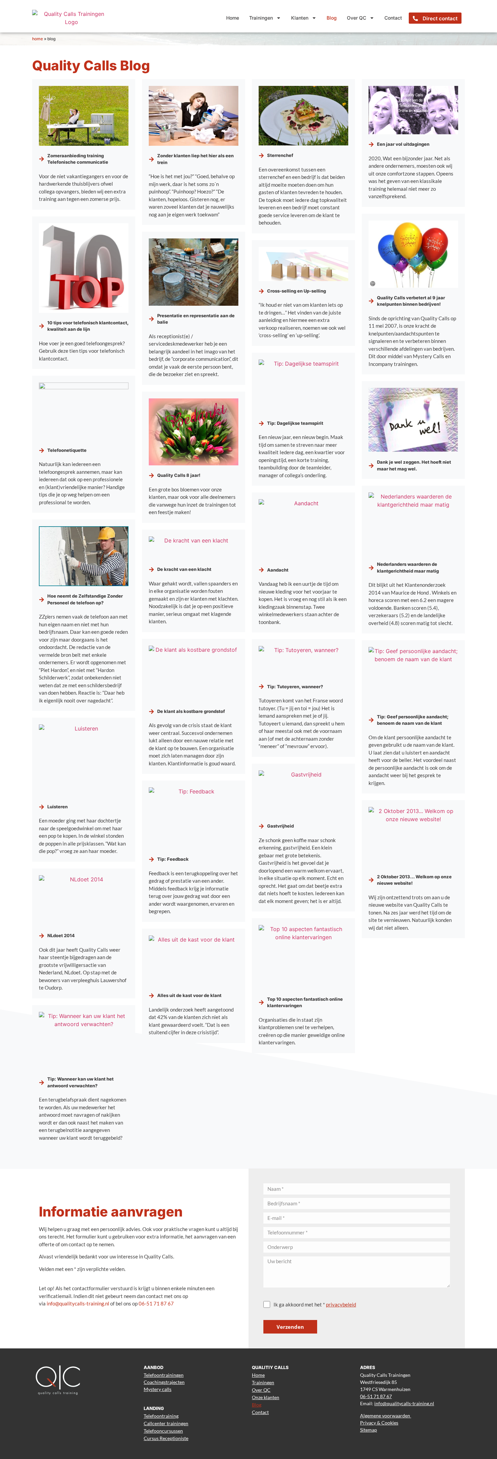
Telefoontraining (161, 1416)
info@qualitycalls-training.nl (78, 1303)
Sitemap (368, 1430)
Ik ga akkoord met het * (315, 1304)
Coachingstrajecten (164, 1382)
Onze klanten (265, 1397)
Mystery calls (157, 1389)
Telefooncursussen (163, 1431)
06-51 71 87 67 (156, 1303)
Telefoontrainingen (164, 1375)
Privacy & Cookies (379, 1423)
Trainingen (261, 18)
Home (232, 18)
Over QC (356, 18)
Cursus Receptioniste (166, 1438)
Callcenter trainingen (166, 1423)
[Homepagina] (71, 18)
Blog (332, 18)
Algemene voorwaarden (385, 1415)
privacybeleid (341, 1304)
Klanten (299, 18)
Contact (393, 18)
